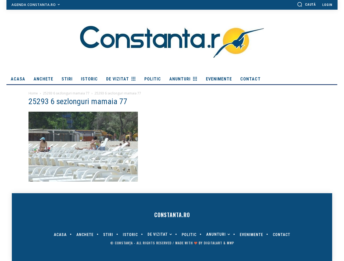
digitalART (213, 243)
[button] (306, 4)
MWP (230, 243)
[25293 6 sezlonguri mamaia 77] (83, 180)
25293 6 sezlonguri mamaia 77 (66, 93)
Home (33, 93)
